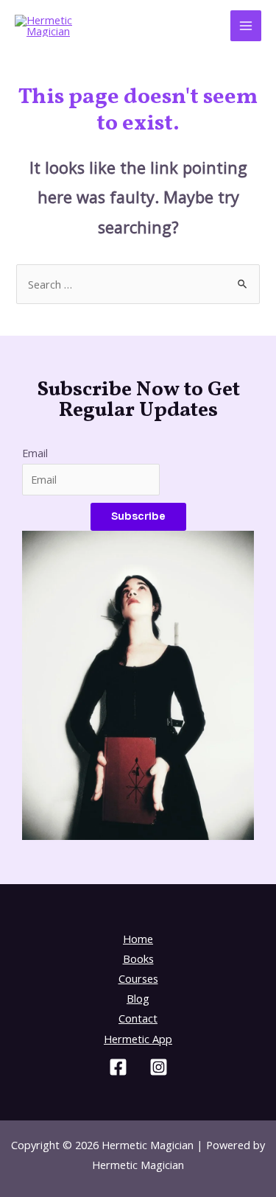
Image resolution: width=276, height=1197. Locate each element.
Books (138, 958)
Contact (138, 1018)
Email (35, 452)
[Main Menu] (245, 25)
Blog (138, 998)
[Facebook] (118, 1067)
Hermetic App (138, 1038)
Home (138, 938)
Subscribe (138, 516)
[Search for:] (137, 284)
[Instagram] (158, 1067)
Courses (138, 978)
